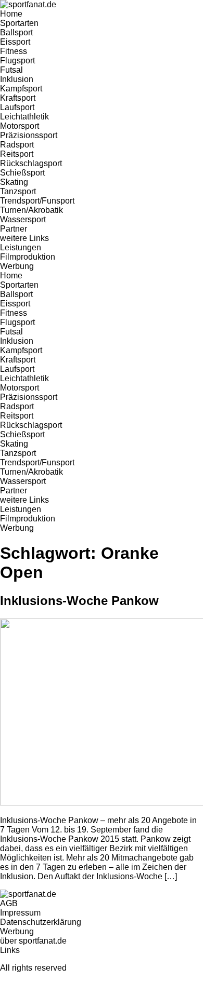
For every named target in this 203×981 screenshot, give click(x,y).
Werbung (17, 266)
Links (10, 950)
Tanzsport (18, 191)
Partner (13, 228)
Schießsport (22, 172)
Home (11, 13)
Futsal (11, 69)
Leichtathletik (24, 116)
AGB (9, 903)
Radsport (17, 144)
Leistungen (20, 247)
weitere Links (24, 238)
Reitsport (16, 154)
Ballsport (16, 32)
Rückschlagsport (31, 163)
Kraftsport (17, 97)
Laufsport (17, 107)
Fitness (13, 51)
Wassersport (23, 219)
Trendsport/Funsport (37, 200)
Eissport (15, 41)
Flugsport (17, 60)
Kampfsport (21, 88)
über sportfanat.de (33, 940)
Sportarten (19, 23)
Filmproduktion (27, 256)
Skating (14, 182)
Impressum (20, 912)
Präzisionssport (28, 135)
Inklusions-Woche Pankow (79, 601)
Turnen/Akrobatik (31, 210)
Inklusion (16, 79)
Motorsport (19, 126)
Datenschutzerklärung (40, 922)
